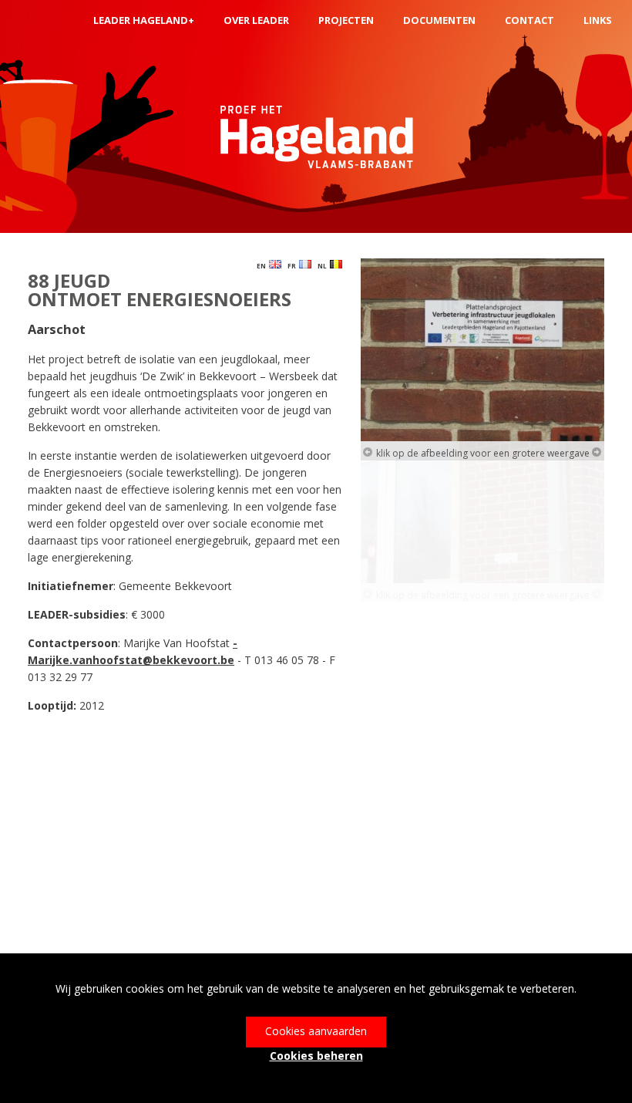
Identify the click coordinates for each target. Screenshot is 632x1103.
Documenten (439, 20)
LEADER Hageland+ (143, 20)
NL (324, 265)
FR (293, 265)
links (597, 20)
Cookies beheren (316, 1055)
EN (263, 265)
